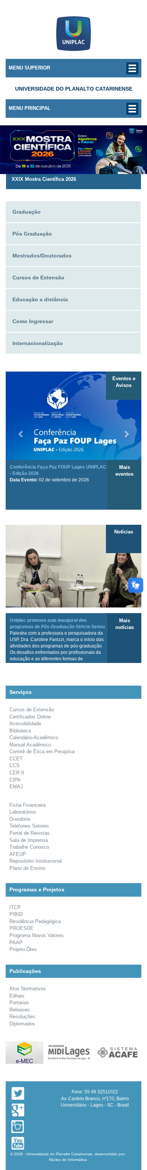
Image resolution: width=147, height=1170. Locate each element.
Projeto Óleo (23, 949)
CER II (16, 772)
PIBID (16, 914)
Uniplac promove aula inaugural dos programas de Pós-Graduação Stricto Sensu (57, 643)
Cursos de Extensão (38, 277)
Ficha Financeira (27, 805)
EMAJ (16, 786)
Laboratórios (22, 812)
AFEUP (17, 854)
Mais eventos (124, 470)
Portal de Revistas (29, 833)
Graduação (26, 212)
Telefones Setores (29, 826)
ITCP (15, 907)
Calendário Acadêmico (33, 737)
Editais (16, 996)
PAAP (16, 942)
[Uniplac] (73, 32)
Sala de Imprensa (28, 840)
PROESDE (21, 928)
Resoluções (22, 1016)
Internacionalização (37, 343)
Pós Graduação (32, 234)
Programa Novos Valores (36, 935)
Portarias (19, 1002)
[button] (21, 430)
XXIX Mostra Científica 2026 (44, 179)
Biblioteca (20, 731)
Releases (19, 1010)
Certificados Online (30, 717)
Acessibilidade (25, 723)
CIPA (15, 780)
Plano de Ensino (27, 868)
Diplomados (22, 1024)
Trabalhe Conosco (29, 847)
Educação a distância (40, 299)
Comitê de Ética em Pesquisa (42, 751)
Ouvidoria (19, 819)
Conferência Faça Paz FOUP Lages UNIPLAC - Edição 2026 (58, 473)
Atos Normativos (27, 988)
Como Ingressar (32, 321)
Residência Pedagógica (35, 921)
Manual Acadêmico (30, 745)
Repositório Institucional (35, 861)
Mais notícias (124, 624)
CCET (16, 759)
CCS (14, 765)
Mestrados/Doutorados (42, 256)
